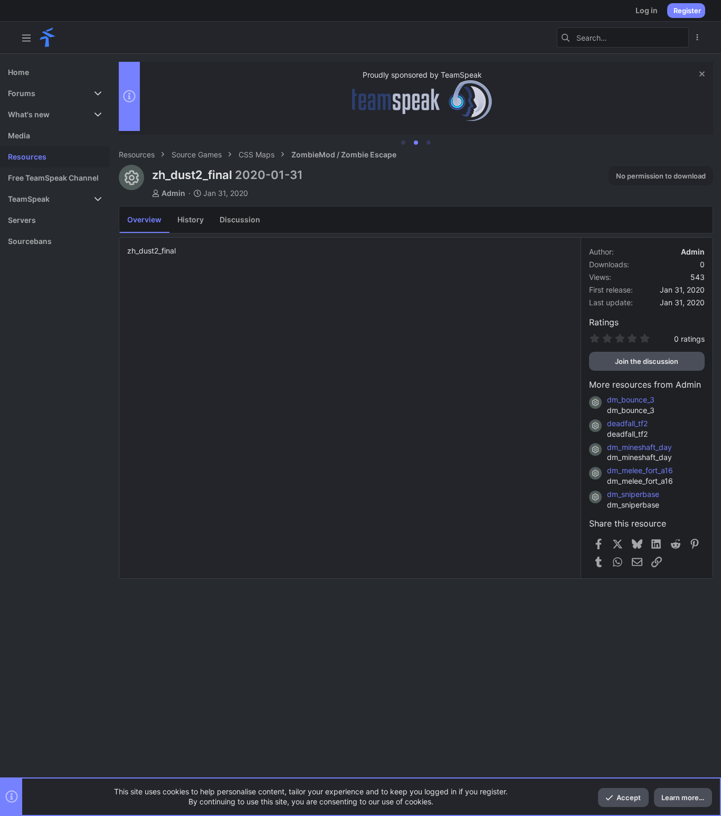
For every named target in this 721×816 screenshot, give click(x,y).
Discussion (240, 219)
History (190, 219)
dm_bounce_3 (630, 399)
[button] (26, 37)
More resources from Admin (645, 384)
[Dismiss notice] (700, 75)
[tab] (403, 143)
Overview (144, 219)
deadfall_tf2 (627, 423)
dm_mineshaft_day (639, 447)
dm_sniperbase (633, 494)
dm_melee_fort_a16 (640, 470)
